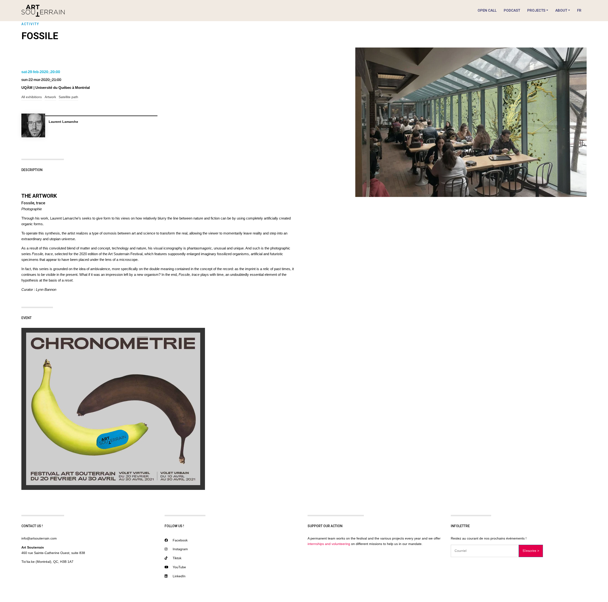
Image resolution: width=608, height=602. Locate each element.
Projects (536, 10)
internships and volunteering (329, 544)
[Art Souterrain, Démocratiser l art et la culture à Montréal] (43, 11)
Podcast (512, 10)
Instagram (180, 549)
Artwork (50, 97)
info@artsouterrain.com (39, 538)
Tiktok (176, 558)
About (561, 10)
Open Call (487, 10)
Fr (579, 10)
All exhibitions (31, 97)
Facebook (180, 540)
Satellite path (68, 97)
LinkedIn (178, 576)
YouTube (179, 567)
